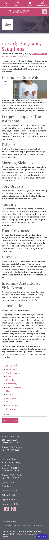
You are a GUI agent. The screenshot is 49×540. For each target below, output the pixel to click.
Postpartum (12, 405)
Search (5, 537)
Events (9, 376)
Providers (6, 486)
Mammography (13, 387)
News (9, 391)
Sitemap (38, 526)
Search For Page (10, 420)
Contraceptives (13, 373)
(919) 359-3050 (15, 475)
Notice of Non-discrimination (17, 526)
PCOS (9, 402)
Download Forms (10, 490)
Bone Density (12, 369)
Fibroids (10, 380)
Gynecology (11, 384)
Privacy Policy (10, 521)
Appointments (8, 500)
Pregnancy (25, 56)
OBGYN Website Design (20, 534)
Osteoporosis (12, 398)
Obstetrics (11, 395)
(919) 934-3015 (15, 447)
